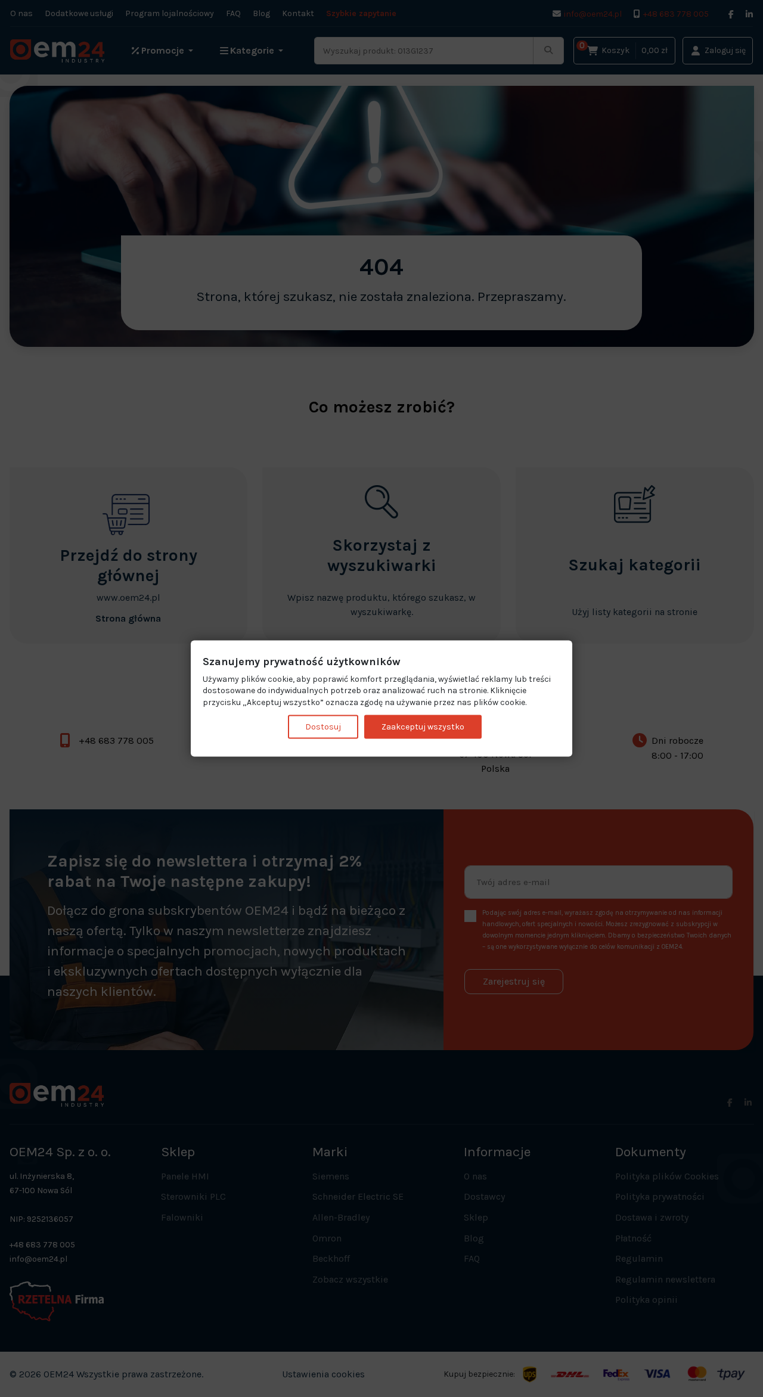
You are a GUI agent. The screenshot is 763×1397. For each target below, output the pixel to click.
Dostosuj (323, 727)
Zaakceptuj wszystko (423, 727)
